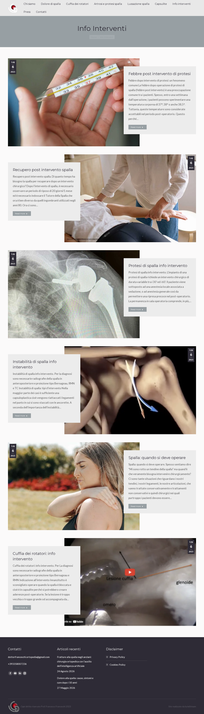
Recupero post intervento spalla (43, 169)
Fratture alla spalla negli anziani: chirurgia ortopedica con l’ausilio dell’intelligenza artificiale (74, 661)
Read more (136, 127)
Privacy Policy (117, 657)
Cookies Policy (117, 664)
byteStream (190, 706)
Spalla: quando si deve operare (157, 457)
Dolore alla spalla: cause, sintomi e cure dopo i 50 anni (75, 680)
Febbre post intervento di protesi (159, 73)
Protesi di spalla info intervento (157, 265)
